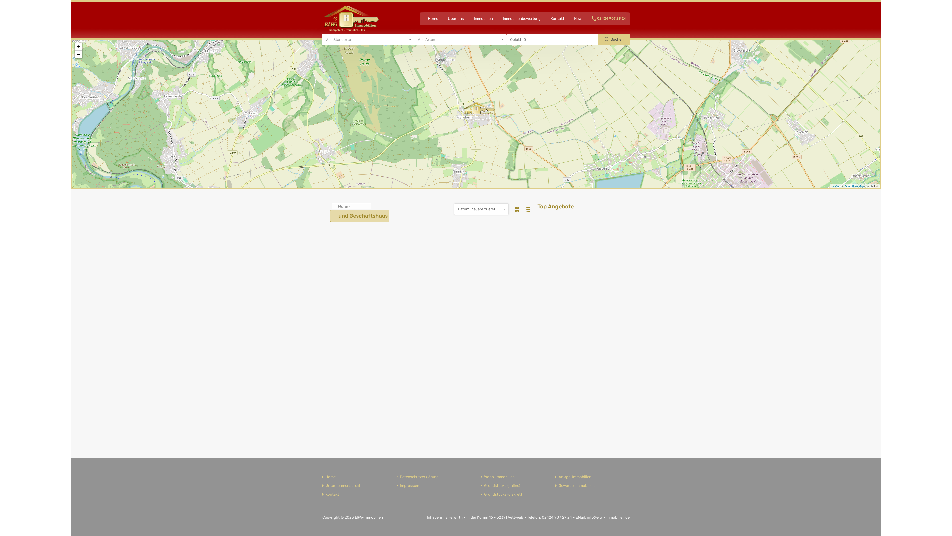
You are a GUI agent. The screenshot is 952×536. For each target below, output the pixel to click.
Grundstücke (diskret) (503, 494)
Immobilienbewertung (522, 18)
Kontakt (557, 18)
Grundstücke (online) (502, 486)
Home (433, 18)
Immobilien (483, 18)
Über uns (456, 18)
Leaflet (836, 186)
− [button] (78, 54)
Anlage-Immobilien (575, 477)
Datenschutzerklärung (419, 477)
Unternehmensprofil (343, 486)
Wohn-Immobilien (499, 477)
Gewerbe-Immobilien (577, 486)
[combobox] (368, 39)
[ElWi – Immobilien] (350, 30)
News (579, 18)
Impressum (409, 486)
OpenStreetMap (854, 186)
